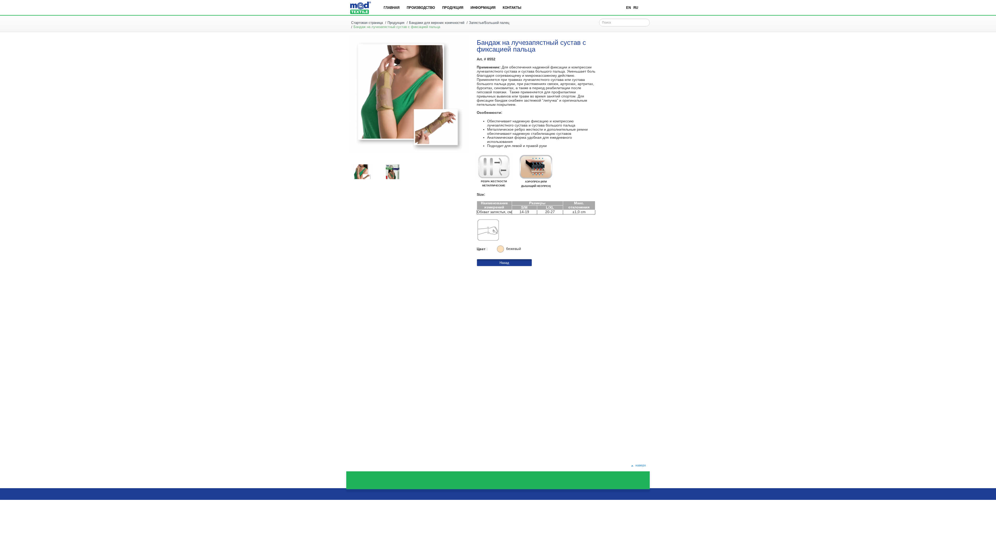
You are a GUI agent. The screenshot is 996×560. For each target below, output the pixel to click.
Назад (504, 263)
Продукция (452, 8)
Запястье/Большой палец (489, 23)
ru (635, 8)
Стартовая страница (367, 23)
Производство (421, 8)
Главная (391, 8)
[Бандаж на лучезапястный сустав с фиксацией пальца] (362, 172)
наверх (640, 465)
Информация (483, 8)
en (628, 8)
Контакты (512, 8)
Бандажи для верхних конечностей (436, 23)
